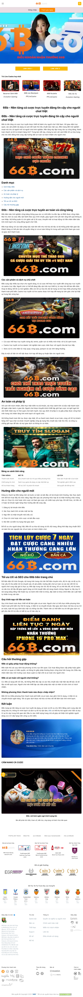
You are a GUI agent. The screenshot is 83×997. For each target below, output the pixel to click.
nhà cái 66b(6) (69, 836)
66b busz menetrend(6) (52, 836)
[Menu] (3, 3)
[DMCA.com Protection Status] (65, 994)
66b (50, 711)
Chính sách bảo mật (50, 923)
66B (34, 994)
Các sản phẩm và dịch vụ (13, 190)
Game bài (32, 919)
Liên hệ (45, 932)
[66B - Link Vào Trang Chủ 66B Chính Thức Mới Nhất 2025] (41, 3)
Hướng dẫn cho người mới (14, 198)
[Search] (79, 3)
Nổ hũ (31, 940)
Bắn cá (31, 923)
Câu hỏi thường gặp (11, 205)
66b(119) (26, 836)
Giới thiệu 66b (9, 187)
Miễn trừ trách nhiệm (51, 927)
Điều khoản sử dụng (50, 936)
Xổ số (31, 936)
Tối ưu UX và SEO (10, 201)
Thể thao (32, 927)
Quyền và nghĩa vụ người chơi (54, 919)
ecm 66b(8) (37, 836)
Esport (31, 932)
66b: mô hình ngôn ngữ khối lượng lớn (41, 816)
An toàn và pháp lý (11, 194)
